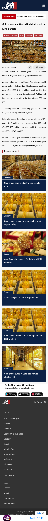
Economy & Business (10, 35)
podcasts (8, 469)
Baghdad (29, 35)
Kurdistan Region (11, 418)
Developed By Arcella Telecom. (24, 512)
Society (7, 439)
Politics (7, 423)
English (7, 488)
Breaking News (9, 16)
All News (8, 464)
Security (7, 428)
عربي (6, 483)
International (9, 454)
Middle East (9, 449)
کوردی (6, 493)
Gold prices (38, 35)
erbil (21, 35)
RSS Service (9, 503)
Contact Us (9, 498)
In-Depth (8, 459)
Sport (6, 444)
